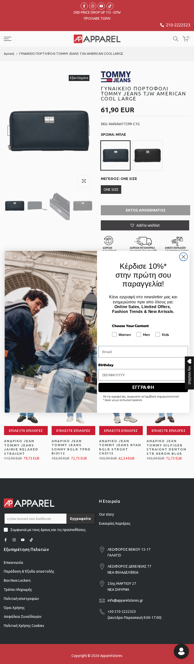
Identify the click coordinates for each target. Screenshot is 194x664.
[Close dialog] (183, 257)
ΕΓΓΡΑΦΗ (143, 387)
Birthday (105, 365)
